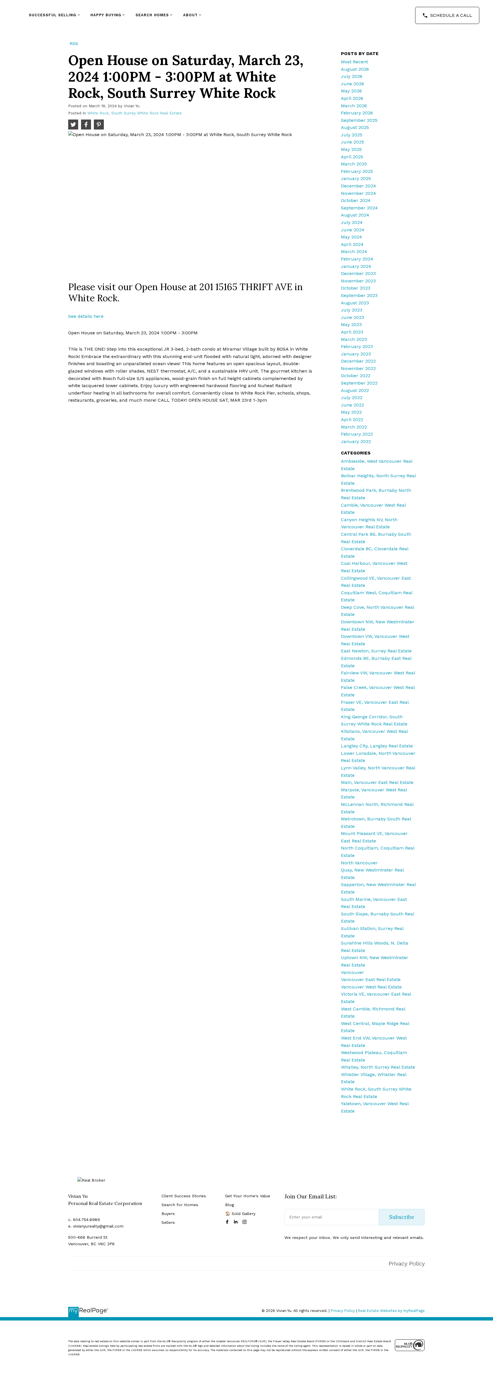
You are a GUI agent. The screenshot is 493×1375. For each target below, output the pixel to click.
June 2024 (352, 229)
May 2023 (351, 324)
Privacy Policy (407, 1263)
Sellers (168, 1222)
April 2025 (352, 156)
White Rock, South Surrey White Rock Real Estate (134, 113)
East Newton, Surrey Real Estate (376, 651)
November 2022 (358, 368)
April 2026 (352, 98)
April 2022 (352, 419)
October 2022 (355, 375)
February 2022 (357, 434)
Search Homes (152, 15)
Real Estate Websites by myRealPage (391, 1311)
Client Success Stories (183, 1196)
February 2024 (357, 259)
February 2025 (357, 171)
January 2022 (356, 441)
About (190, 15)
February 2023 (357, 346)
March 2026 (354, 105)
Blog (229, 1204)
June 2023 (352, 317)
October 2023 (355, 288)
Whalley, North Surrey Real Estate (378, 1067)
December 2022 (358, 361)
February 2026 (357, 113)
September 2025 (359, 120)
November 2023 (358, 281)
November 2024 (358, 193)
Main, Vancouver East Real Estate (377, 782)
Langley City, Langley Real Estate (377, 746)
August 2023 (355, 303)
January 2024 (356, 266)
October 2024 (356, 200)
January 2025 (356, 178)
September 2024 (359, 208)
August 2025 (355, 127)
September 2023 (359, 295)
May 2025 (351, 149)
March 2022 (354, 427)
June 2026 (352, 83)
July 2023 (351, 310)
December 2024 (358, 186)
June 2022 (352, 405)
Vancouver (352, 972)
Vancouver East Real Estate (371, 979)
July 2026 (351, 76)
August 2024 (355, 215)
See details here (86, 316)
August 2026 (355, 69)
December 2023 (358, 273)
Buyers (168, 1213)
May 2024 (351, 237)
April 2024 (352, 244)
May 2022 (351, 412)
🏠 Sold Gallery (240, 1213)
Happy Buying (105, 15)
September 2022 (359, 383)
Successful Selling (52, 15)
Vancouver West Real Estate (371, 987)
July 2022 (351, 397)
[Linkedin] (237, 1222)
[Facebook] (228, 1222)
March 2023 (354, 339)
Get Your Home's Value (247, 1196)
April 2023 (352, 332)
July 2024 (352, 222)
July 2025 (351, 135)
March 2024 (354, 251)
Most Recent (354, 61)
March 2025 (354, 164)
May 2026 (351, 91)
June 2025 (352, 142)
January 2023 (356, 354)
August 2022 (355, 390)
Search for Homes (179, 1204)
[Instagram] (246, 1222)
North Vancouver (359, 863)
